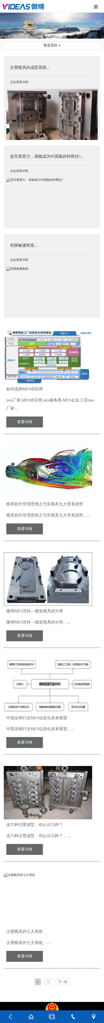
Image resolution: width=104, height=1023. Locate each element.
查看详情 (24, 422)
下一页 (62, 982)
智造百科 (51, 45)
